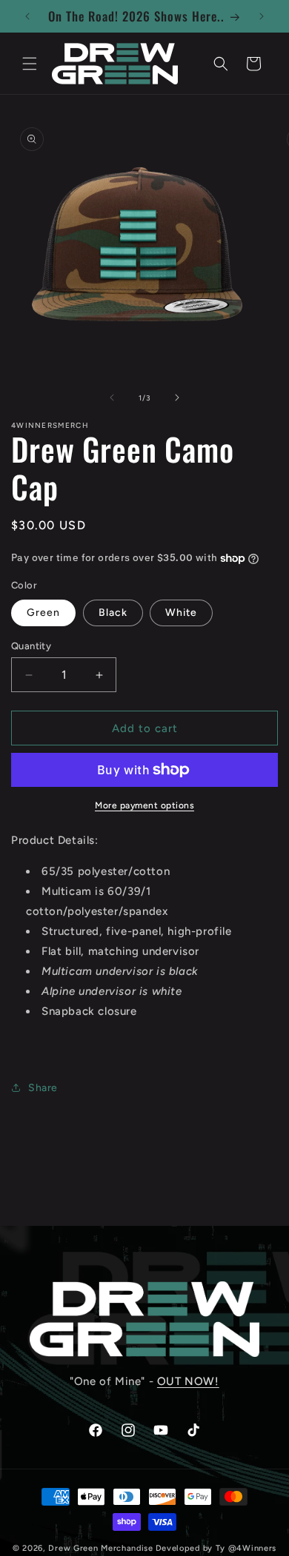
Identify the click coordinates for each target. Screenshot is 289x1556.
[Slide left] (112, 397)
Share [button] (43, 1088)
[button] (29, 63)
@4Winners (252, 1548)
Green (43, 612)
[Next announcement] (261, 16)
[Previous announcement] (27, 16)
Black (113, 612)
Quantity (31, 645)
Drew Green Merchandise (100, 1548)
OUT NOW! (188, 1381)
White (181, 612)
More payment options (144, 805)
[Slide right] (177, 397)
